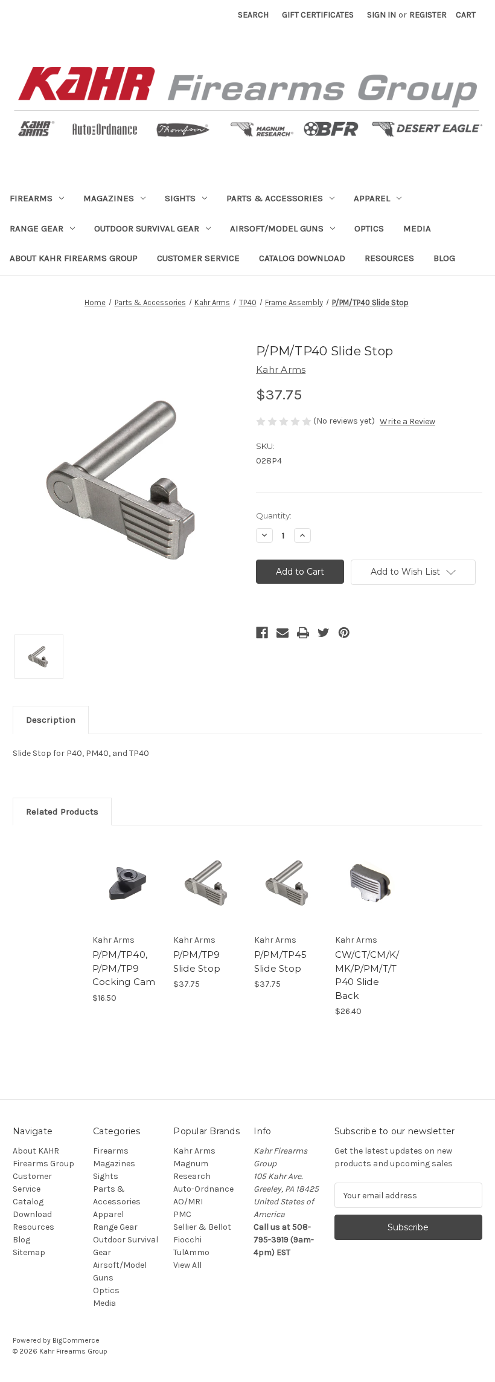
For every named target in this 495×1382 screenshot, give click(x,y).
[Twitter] (324, 632)
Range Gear (36, 228)
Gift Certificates (318, 15)
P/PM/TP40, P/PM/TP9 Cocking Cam (124, 968)
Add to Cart (126, 897)
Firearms (31, 198)
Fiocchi (187, 1240)
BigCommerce (76, 1340)
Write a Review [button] (407, 421)
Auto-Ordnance (203, 1189)
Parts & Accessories (274, 198)
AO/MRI (188, 1201)
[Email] (282, 632)
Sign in (381, 15)
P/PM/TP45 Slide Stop (280, 961)
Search (253, 15)
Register (428, 15)
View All (187, 1265)
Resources (389, 258)
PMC (182, 1214)
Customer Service (198, 258)
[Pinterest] (344, 632)
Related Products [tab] (62, 811)
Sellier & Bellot (202, 1227)
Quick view (126, 868)
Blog (444, 258)
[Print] (303, 632)
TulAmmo (191, 1252)
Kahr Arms (194, 1151)
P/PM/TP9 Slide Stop (197, 961)
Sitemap (29, 1252)
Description (50, 719)
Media (417, 228)
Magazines (108, 198)
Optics (369, 228)
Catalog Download (302, 258)
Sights (180, 198)
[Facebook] (262, 632)
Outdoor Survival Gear (146, 228)
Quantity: (274, 515)
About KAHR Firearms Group (74, 258)
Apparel (372, 198)
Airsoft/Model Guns (277, 228)
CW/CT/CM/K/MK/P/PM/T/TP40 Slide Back (367, 975)
